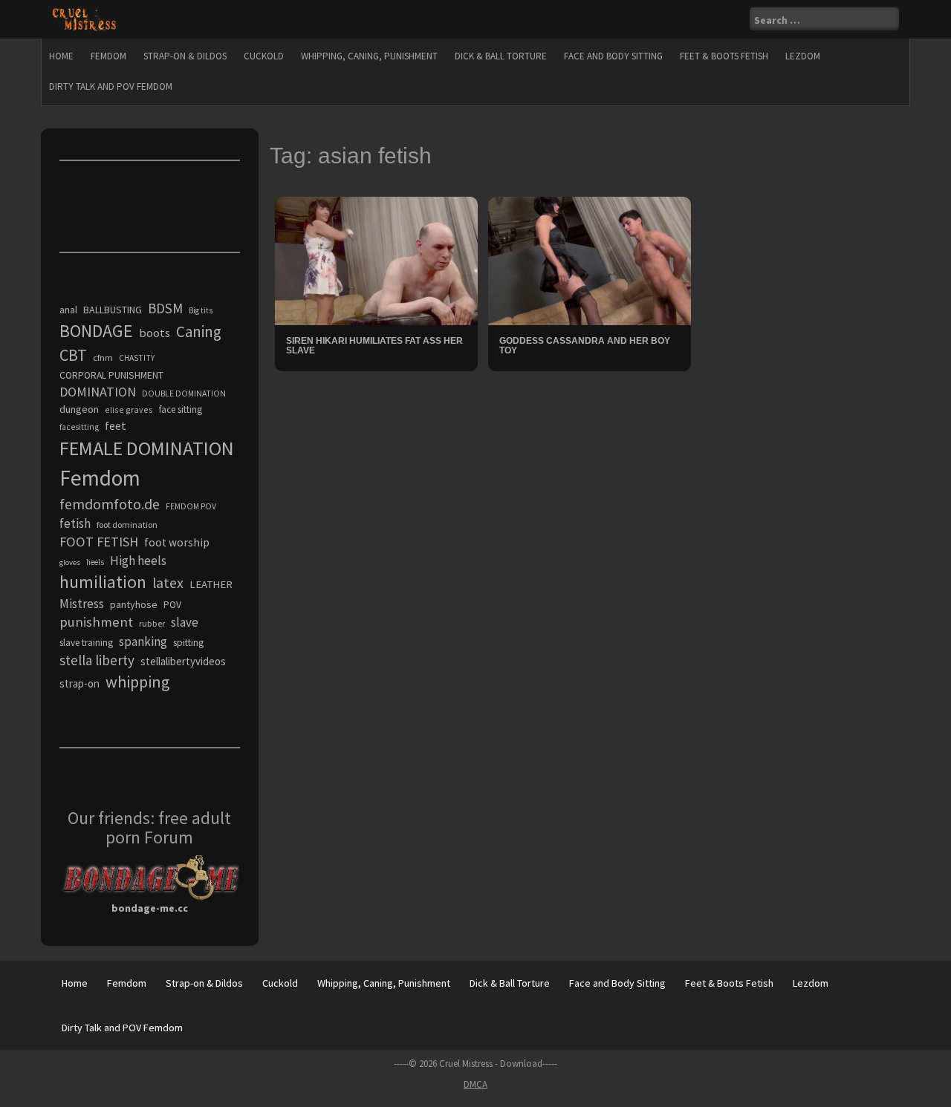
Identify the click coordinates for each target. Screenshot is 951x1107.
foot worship (177, 542)
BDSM (165, 308)
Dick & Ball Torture (501, 56)
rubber (152, 623)
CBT (73, 354)
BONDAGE (96, 330)
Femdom (108, 56)
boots (154, 332)
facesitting (79, 427)
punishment (96, 621)
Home (61, 56)
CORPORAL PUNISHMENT (111, 375)
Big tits (200, 310)
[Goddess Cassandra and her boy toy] (589, 260)
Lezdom (802, 56)
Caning (198, 331)
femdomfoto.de (109, 504)
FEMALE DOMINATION (146, 448)
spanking (143, 641)
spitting (188, 642)
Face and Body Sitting (613, 56)
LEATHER (211, 584)
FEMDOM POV (191, 506)
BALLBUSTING (112, 309)
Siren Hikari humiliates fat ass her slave (374, 346)
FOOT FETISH (98, 541)
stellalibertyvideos (183, 661)
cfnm (103, 357)
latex (168, 583)
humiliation (102, 581)
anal (68, 309)
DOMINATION (97, 391)
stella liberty (96, 660)
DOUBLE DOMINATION (184, 393)
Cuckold (264, 56)
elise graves (129, 409)
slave (184, 622)
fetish (75, 523)
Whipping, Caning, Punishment (369, 56)
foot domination (127, 524)
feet (115, 425)
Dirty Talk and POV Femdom (110, 86)
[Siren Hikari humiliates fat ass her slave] (376, 260)
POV (172, 604)
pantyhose (134, 604)
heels (95, 562)
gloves (69, 562)
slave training (86, 642)
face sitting (180, 409)
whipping (137, 681)
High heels (138, 560)
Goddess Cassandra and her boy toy (584, 346)
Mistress (81, 603)
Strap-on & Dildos (185, 56)
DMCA (475, 1084)
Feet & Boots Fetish (724, 56)
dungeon (79, 409)
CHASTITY (137, 358)
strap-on (79, 683)
